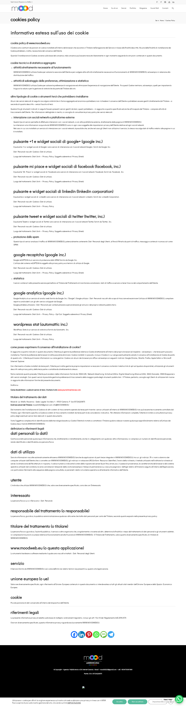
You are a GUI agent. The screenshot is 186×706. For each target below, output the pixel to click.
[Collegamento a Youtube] (169, 2)
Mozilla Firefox (144, 358)
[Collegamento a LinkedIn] (173, 2)
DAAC (149, 374)
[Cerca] (172, 8)
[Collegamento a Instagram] (165, 2)
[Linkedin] (81, 633)
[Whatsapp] (96, 633)
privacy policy (57, 263)
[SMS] (103, 633)
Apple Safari (156, 358)
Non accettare (137, 702)
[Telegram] (111, 633)
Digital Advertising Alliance (130, 374)
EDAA (81, 374)
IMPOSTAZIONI (74, 703)
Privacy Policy (48, 157)
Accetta (119, 702)
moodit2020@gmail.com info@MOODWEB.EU (51, 405)
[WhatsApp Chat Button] (179, 699)
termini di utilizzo (74, 263)
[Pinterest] (89, 633)
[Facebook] (74, 633)
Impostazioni (158, 702)
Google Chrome (131, 358)
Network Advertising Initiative (100, 374)
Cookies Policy (25, 19)
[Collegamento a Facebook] (157, 2)
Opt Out (59, 314)
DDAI (162, 374)
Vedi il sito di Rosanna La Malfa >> (22, 2)
